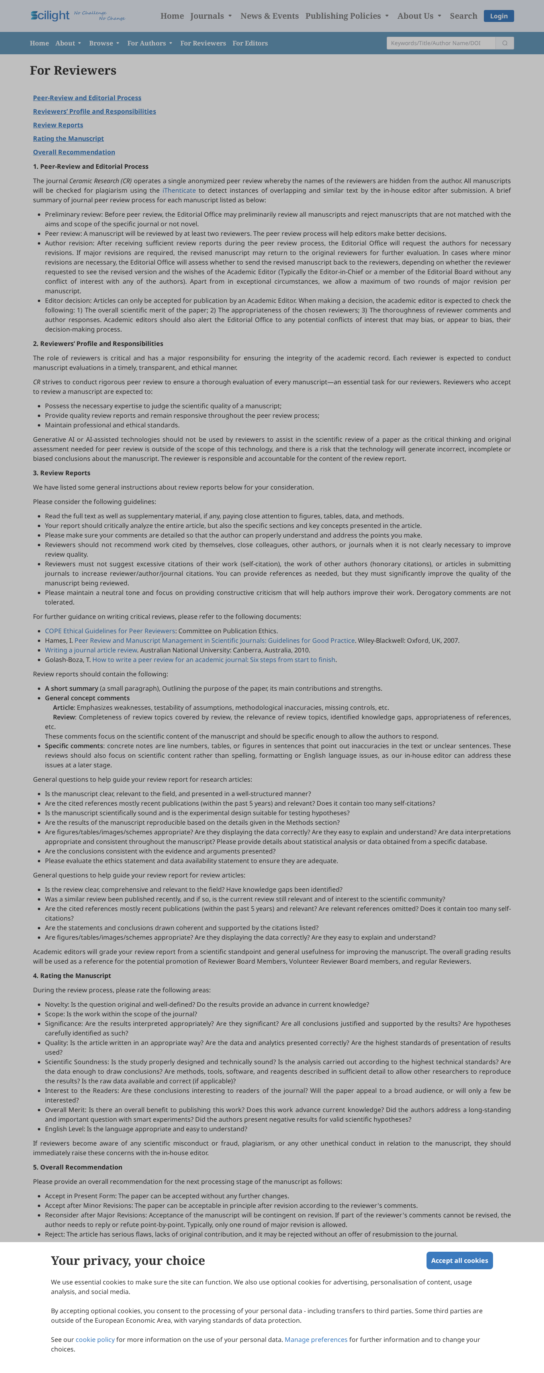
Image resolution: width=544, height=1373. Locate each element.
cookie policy (95, 1339)
